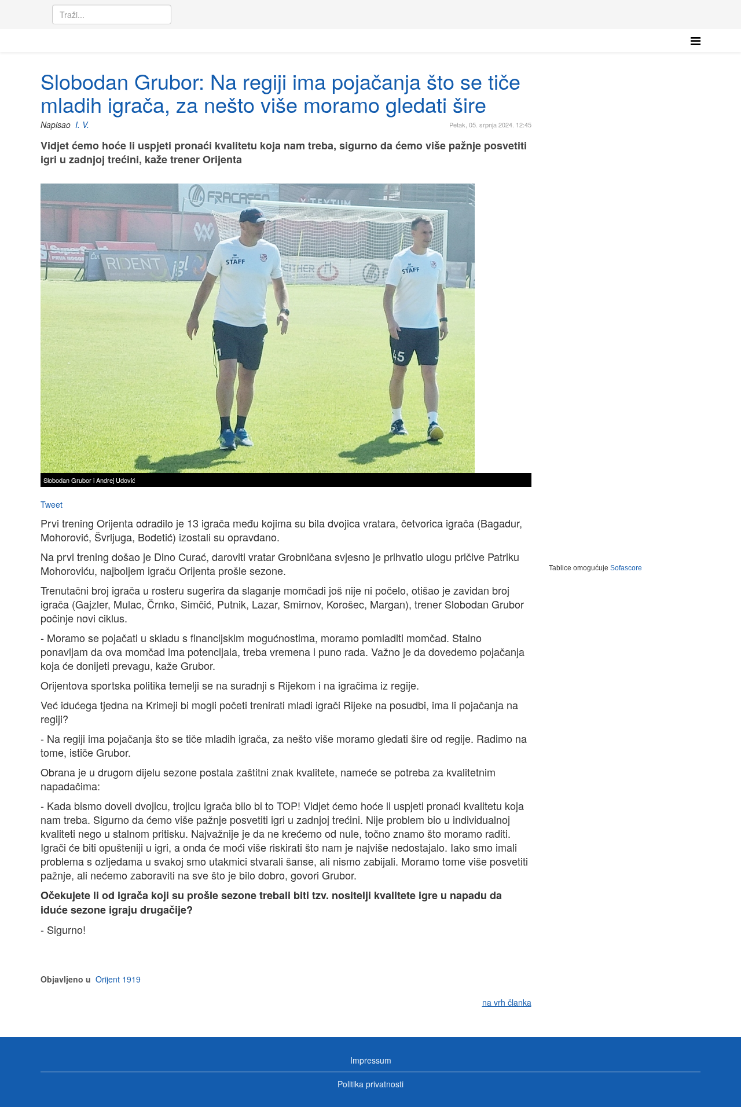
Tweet (52, 504)
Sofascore (626, 568)
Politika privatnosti (370, 1084)
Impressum (370, 1060)
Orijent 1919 (118, 979)
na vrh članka (506, 1002)
